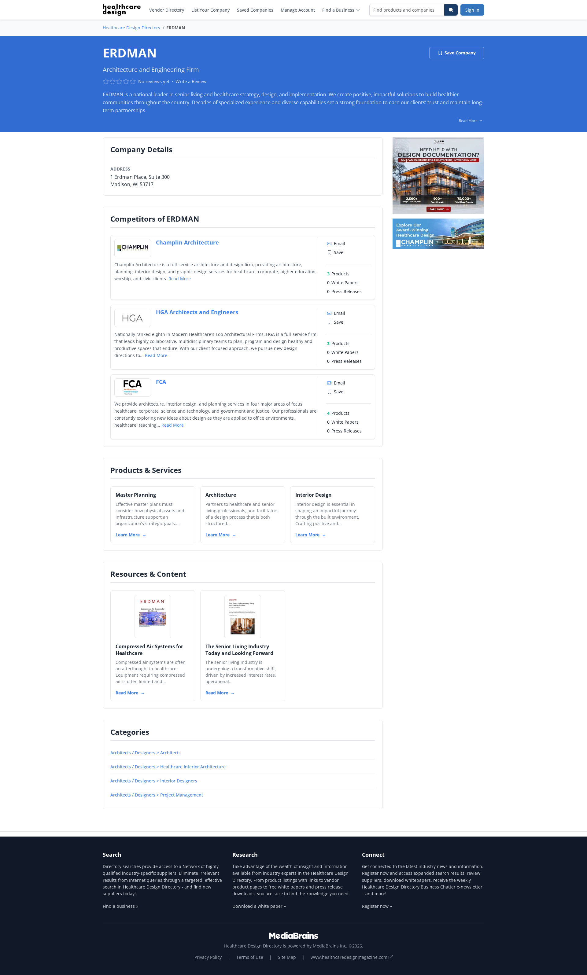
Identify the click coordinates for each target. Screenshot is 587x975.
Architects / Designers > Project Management (156, 795)
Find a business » (120, 906)
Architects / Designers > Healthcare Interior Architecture (168, 767)
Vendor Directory (166, 10)
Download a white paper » (259, 906)
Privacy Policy (208, 957)
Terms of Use (249, 957)
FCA (161, 381)
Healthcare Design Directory (131, 28)
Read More (179, 278)
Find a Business (338, 10)
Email (339, 243)
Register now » (377, 906)
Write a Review (191, 81)
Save (338, 252)
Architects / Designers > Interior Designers (153, 781)
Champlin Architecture (187, 242)
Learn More (128, 535)
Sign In (472, 10)
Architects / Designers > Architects (145, 753)
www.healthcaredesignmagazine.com (350, 957)
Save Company (460, 53)
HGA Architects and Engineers (197, 312)
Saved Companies (255, 10)
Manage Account (298, 10)
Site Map (287, 957)
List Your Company (210, 10)
